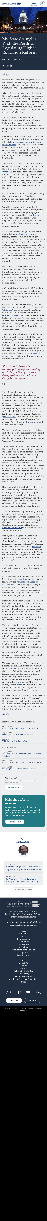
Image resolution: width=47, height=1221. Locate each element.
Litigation (23, 952)
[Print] (7, 74)
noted (19, 685)
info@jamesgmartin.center (23, 917)
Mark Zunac (18, 59)
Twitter (8, 992)
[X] (7, 65)
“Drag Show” (31, 422)
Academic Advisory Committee (23, 979)
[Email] (3, 74)
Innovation (23, 944)
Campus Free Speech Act (25, 93)
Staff (23, 982)
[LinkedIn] (3, 65)
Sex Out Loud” (9, 417)
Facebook (18, 992)
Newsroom (24, 966)
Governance (15, 722)
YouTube (28, 992)
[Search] (42, 3)
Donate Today (15, 822)
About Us (23, 963)
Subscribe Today (14, 787)
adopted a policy (18, 579)
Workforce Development (23, 950)
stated (5, 172)
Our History (23, 974)
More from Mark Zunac (23, 890)
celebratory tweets (11, 315)
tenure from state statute (24, 234)
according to (33, 215)
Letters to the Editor (23, 971)
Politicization (28, 722)
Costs (23, 936)
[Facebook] (11, 65)
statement (25, 625)
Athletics (23, 947)
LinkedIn (38, 992)
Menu (34, 3)
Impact (23, 968)
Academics (23, 934)
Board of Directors (23, 976)
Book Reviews (23, 955)
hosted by (14, 668)
